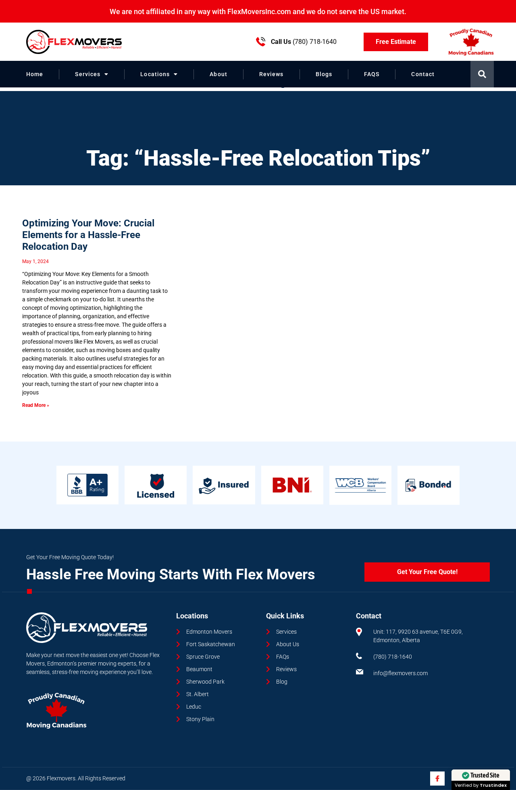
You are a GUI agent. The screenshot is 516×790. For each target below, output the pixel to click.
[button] (482, 74)
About (218, 74)
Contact (423, 74)
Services (87, 74)
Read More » (35, 405)
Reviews (271, 74)
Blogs (324, 74)
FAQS (371, 74)
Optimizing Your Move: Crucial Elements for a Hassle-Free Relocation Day (88, 235)
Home (34, 74)
